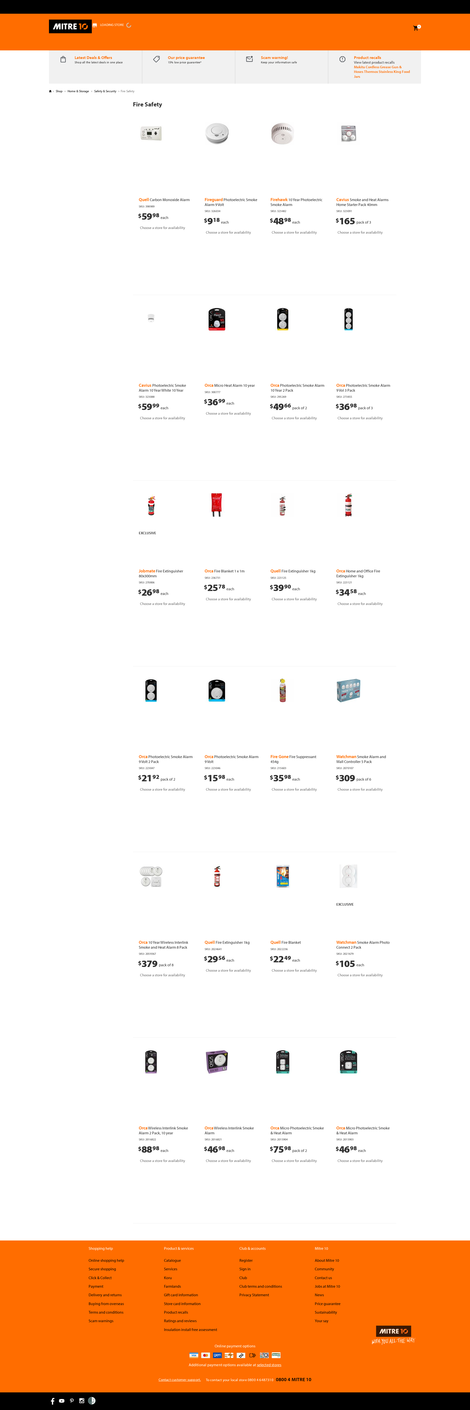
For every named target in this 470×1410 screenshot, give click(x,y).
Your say (322, 1320)
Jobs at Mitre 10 (327, 1286)
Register (246, 1260)
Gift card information (181, 1294)
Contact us (323, 1277)
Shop (59, 91)
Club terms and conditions (260, 1286)
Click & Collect (100, 1277)
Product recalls (367, 57)
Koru (168, 1277)
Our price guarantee (186, 57)
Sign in (245, 1268)
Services (170, 1268)
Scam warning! (274, 57)
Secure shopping (102, 1268)
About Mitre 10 (327, 1260)
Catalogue (172, 1260)
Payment (96, 1286)
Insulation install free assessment (190, 1329)
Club (243, 1277)
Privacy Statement (254, 1294)
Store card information (182, 1303)
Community (324, 1268)
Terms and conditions (106, 1312)
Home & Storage (78, 91)
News (319, 1294)
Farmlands (172, 1286)
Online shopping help (106, 1260)
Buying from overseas (106, 1303)
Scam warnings (101, 1320)
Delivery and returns (105, 1294)
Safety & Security (105, 91)
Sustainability (326, 1312)
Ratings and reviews (180, 1320)
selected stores (269, 1364)
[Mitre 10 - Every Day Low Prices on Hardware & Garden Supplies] (70, 26)
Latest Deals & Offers (93, 57)
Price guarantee (328, 1303)
